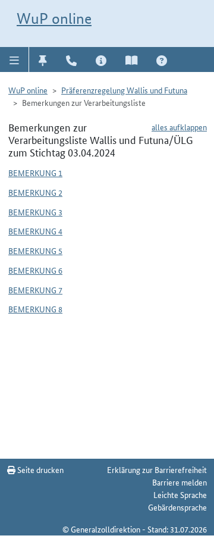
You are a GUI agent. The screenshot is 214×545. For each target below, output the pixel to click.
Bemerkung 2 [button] (35, 192)
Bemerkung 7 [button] (35, 290)
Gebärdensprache (177, 507)
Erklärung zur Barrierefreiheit (157, 469)
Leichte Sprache (180, 494)
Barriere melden (179, 482)
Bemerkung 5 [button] (35, 250)
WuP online (54, 18)
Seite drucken (39, 469)
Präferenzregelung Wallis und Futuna (124, 90)
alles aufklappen (179, 127)
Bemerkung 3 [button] (35, 212)
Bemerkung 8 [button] (35, 309)
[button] (14, 59)
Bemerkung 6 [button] (35, 270)
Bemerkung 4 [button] (35, 231)
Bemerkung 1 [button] (35, 172)
